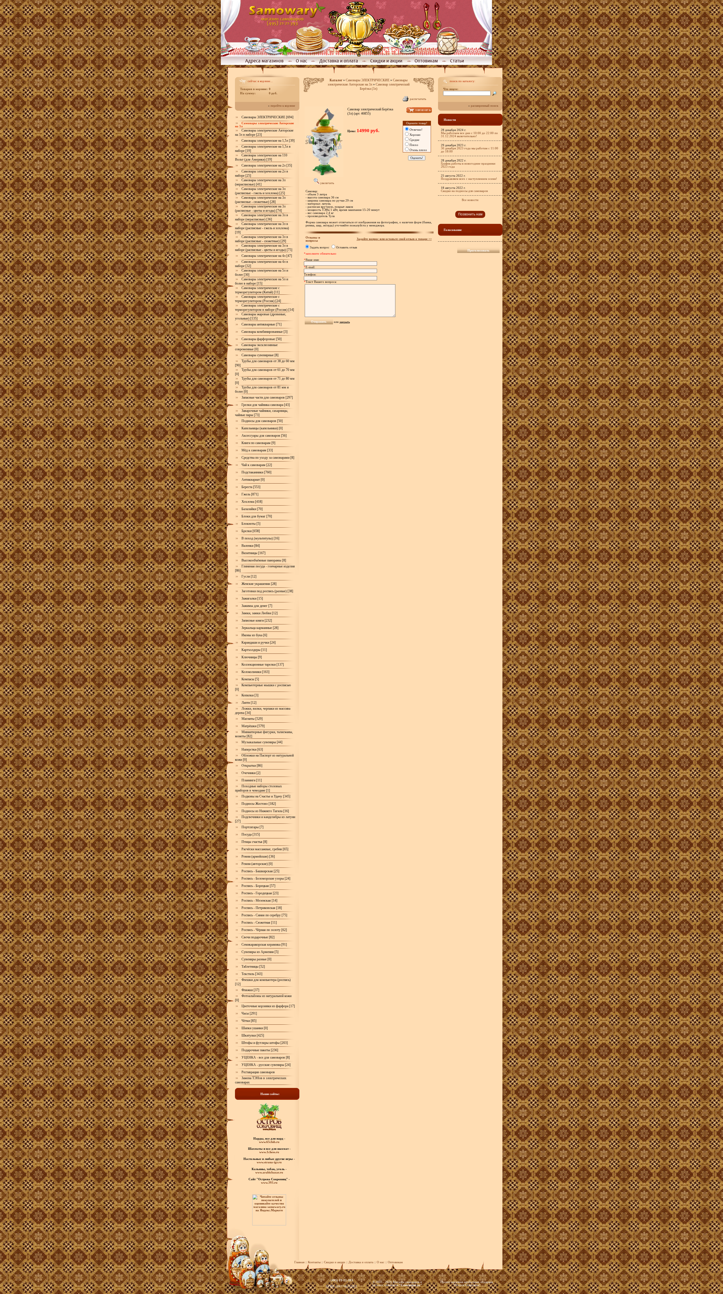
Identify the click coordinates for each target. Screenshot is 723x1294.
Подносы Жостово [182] (258, 804)
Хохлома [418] (251, 502)
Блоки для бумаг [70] (256, 516)
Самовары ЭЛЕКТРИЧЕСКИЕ (367, 80)
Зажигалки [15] (252, 598)
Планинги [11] (251, 780)
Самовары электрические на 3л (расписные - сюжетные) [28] (260, 200)
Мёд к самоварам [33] (257, 450)
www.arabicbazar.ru (269, 1172)
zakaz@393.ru (341, 1283)
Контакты (314, 1262)
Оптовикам (395, 1262)
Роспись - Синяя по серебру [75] (264, 915)
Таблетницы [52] (253, 967)
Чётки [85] (248, 1021)
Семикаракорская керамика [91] (264, 945)
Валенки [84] (250, 546)
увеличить (326, 183)
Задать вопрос (319, 247)
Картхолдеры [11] (254, 650)
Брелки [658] (250, 531)
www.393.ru (269, 1182)
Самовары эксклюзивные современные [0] (256, 347)
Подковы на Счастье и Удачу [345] (265, 796)
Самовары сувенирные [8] (259, 355)
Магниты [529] (252, 719)
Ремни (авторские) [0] (257, 864)
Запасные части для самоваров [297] (267, 397)
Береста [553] (250, 487)
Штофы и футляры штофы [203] (264, 1043)
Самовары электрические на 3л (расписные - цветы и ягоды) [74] (260, 208)
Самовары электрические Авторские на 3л (368, 82)
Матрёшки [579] (253, 726)
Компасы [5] (250, 679)
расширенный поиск (484, 105)
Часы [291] (249, 1013)
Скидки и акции (334, 1262)
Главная (299, 1262)
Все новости (470, 200)
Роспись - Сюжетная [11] (259, 922)
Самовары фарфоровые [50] (261, 339)
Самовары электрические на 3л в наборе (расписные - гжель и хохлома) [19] (262, 228)
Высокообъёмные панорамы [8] (263, 560)
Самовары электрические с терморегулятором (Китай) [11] (257, 290)
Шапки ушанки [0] (254, 1028)
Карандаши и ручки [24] (258, 642)
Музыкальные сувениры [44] (261, 742)
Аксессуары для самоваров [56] (264, 436)
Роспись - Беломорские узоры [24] (265, 878)
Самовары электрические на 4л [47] (266, 256)
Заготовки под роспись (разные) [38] (267, 591)
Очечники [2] (250, 773)
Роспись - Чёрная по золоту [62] (264, 930)
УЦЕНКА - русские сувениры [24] (266, 1065)
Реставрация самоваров (258, 1072)
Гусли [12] (248, 576)
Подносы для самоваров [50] (262, 421)
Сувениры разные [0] (256, 959)
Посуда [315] (250, 834)
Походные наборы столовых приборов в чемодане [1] (258, 788)
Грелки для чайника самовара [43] (265, 405)
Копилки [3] (249, 695)
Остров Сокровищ (466, 1285)
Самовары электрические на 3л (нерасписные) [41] (260, 182)
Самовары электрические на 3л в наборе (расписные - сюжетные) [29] (261, 239)
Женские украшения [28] (258, 584)
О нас (381, 1262)
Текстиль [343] (251, 974)
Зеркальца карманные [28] (259, 628)
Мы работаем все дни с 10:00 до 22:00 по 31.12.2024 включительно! (469, 135)
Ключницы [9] (251, 657)
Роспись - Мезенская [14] (259, 900)
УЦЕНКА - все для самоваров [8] (265, 1057)
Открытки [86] (251, 766)
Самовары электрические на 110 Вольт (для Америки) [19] (261, 157)
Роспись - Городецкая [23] (259, 893)
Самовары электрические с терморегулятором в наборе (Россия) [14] (264, 307)
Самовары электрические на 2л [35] (266, 165)
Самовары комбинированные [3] (264, 332)
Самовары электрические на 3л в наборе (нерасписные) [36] (261, 217)
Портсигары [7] (252, 827)
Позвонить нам (470, 214)
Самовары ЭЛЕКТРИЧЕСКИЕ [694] (267, 117)
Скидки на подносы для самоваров (464, 191)
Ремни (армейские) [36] (258, 856)
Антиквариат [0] (253, 480)
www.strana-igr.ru (269, 1162)
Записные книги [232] (256, 620)
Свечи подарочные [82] (258, 937)
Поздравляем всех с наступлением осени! (469, 178)
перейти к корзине (283, 105)
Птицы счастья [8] (254, 842)
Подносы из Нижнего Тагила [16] (265, 811)
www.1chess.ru (269, 1152)
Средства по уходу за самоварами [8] (267, 458)
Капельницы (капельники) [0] (262, 428)
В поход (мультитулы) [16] (260, 538)
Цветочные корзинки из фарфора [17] (268, 1006)
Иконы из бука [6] (254, 635)
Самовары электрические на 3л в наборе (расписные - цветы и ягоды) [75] (263, 248)
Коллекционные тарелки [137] (262, 664)
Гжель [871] (249, 494)
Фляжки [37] (250, 990)
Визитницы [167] (253, 553)
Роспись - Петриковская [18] (261, 908)
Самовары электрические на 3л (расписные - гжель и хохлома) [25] (260, 191)
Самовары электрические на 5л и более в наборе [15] (261, 281)
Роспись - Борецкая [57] (258, 886)
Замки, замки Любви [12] (259, 613)
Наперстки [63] (252, 749)
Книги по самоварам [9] (258, 443)
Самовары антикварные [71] (261, 324)
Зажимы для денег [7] (256, 606)
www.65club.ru (269, 1142)
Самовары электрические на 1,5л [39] (268, 141)
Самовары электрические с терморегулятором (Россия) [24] (258, 299)
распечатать (418, 98)
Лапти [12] (248, 703)
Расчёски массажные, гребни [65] (264, 849)
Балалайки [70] (252, 509)
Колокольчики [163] (255, 672)
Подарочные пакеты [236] (259, 1050)
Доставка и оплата (361, 1262)
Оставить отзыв (346, 247)
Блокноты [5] (250, 524)
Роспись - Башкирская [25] (260, 871)
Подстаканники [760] (256, 472)
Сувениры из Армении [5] (259, 952)
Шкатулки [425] (252, 1035)
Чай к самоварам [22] (256, 465)
